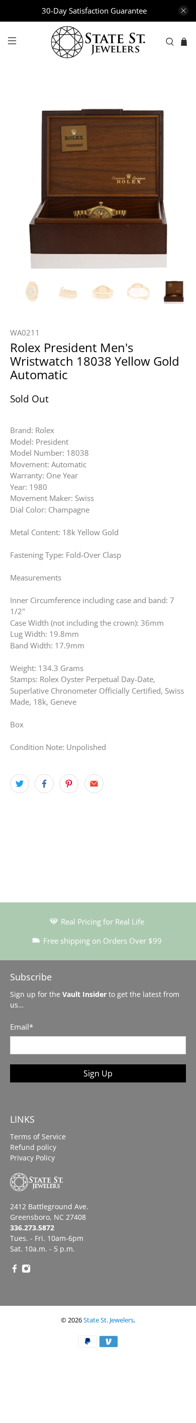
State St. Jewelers (108, 1320)
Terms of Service (38, 1136)
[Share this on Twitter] (19, 783)
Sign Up (98, 1073)
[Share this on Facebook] (44, 783)
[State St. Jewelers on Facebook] (14, 1270)
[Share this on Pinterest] (68, 783)
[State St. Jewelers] (98, 42)
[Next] (170, 181)
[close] (183, 11)
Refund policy (33, 1147)
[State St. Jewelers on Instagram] (26, 1270)
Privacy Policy (32, 1157)
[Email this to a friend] (94, 783)
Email (21, 1027)
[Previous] (26, 181)
